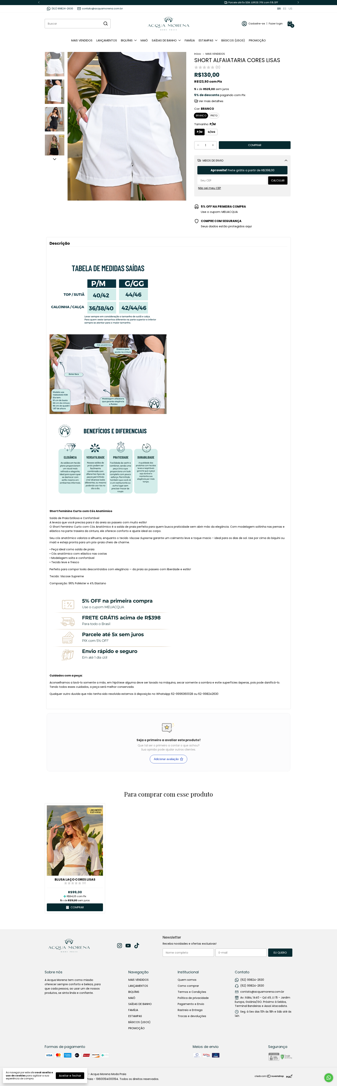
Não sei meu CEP (209, 188)
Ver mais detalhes (210, 101)
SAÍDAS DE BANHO (164, 40)
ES (284, 8)
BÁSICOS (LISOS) (233, 40)
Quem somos (187, 980)
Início (197, 54)
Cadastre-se (256, 23)
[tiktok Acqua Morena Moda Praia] (136, 945)
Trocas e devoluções (192, 1016)
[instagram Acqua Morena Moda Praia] (119, 945)
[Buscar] (105, 23)
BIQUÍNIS (127, 40)
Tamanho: (205, 124)
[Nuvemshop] (269, 1077)
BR (279, 8)
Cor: (204, 109)
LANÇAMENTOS (106, 40)
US (290, 8)
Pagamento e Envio (191, 1004)
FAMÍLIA (190, 40)
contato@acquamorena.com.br (102, 8)
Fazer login (276, 23)
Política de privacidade (193, 998)
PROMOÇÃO (257, 40)
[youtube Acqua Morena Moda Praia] (128, 945)
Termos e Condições (192, 992)
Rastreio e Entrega (190, 1010)
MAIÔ (144, 40)
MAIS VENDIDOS (81, 40)
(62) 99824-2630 (62, 8)
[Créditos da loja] (288, 1076)
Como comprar (188, 986)
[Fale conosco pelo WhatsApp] (328, 1077)
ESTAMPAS (206, 40)
